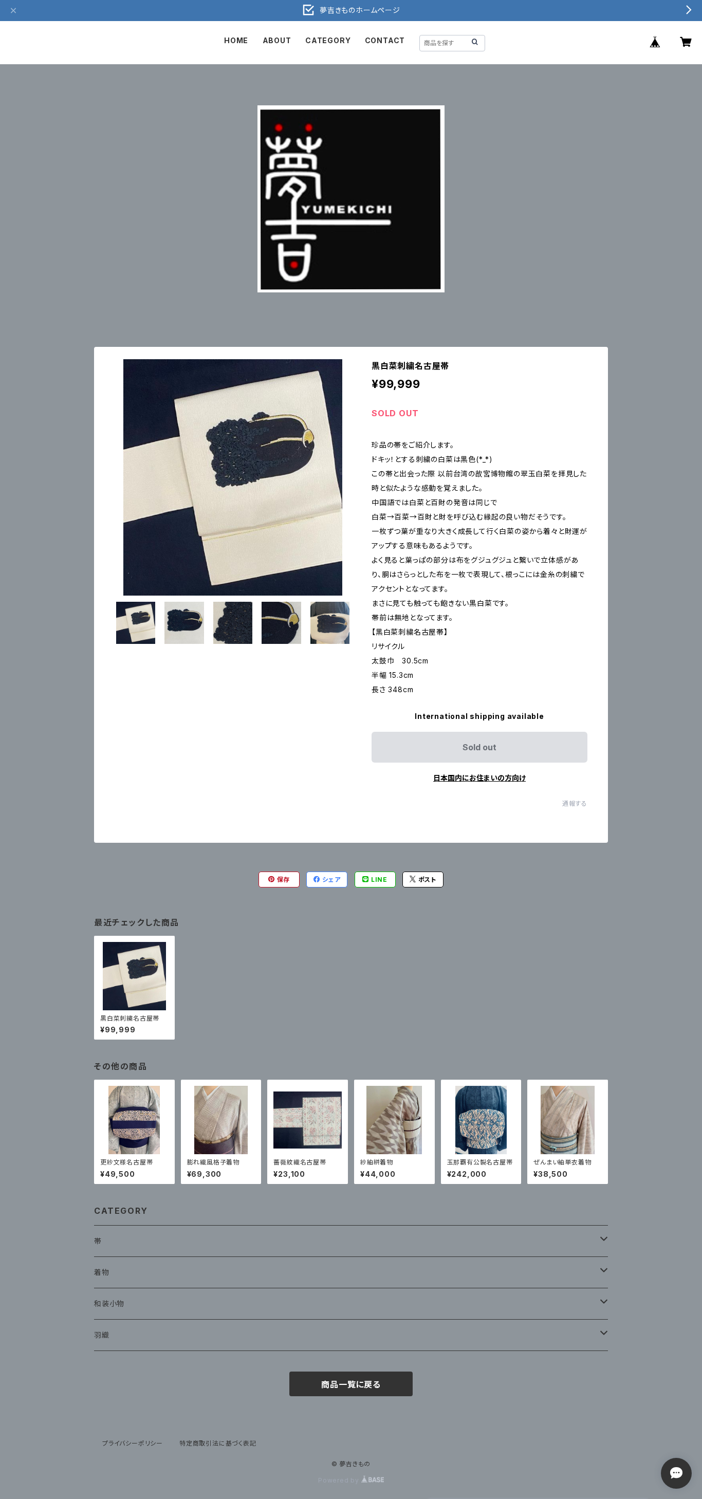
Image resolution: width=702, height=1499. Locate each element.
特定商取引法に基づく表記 (217, 1443)
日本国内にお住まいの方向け (479, 777)
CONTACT (385, 40)
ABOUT (277, 40)
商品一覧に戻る (351, 1384)
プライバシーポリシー (132, 1443)
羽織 (101, 1334)
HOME (236, 40)
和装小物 (109, 1303)
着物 (101, 1272)
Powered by (339, 1480)
